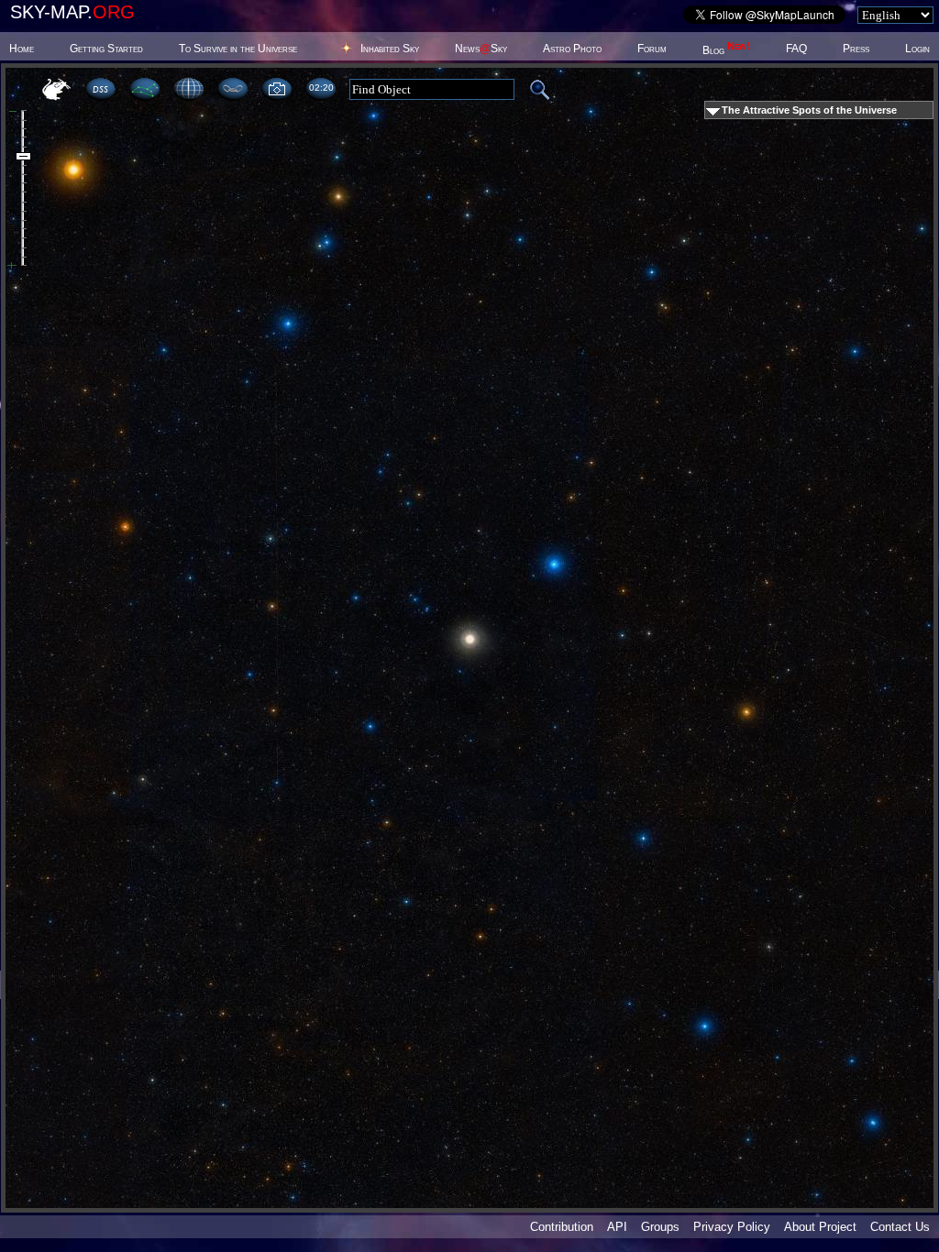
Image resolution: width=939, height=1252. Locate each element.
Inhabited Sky (389, 48)
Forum (652, 48)
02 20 (321, 87)
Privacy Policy (731, 1227)
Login (917, 48)
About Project (820, 1227)
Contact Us (900, 1227)
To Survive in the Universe (238, 48)
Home (21, 48)
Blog (726, 50)
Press (856, 48)
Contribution (561, 1227)
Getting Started (106, 48)
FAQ (796, 48)
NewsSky (481, 48)
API (617, 1227)
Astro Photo (572, 48)
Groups (660, 1227)
